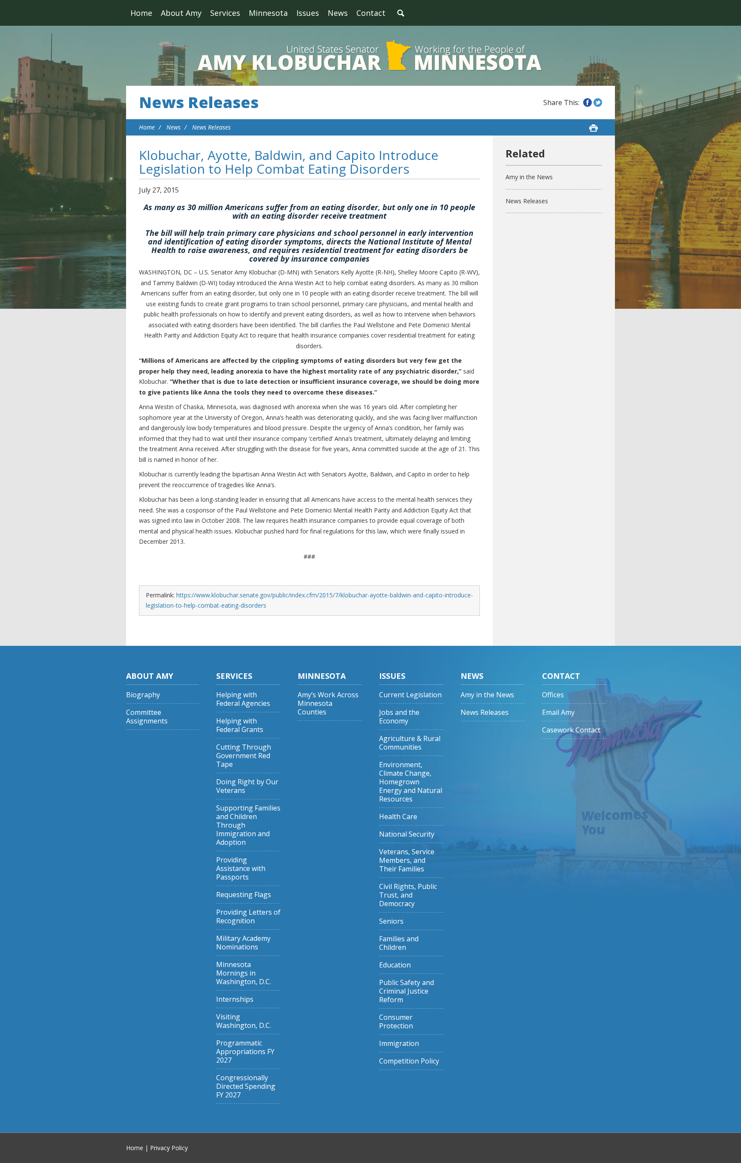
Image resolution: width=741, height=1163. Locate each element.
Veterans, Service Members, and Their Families (406, 860)
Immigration (399, 1043)
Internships (234, 999)
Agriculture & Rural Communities (409, 743)
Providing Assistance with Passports (240, 869)
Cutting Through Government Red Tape (243, 756)
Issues (307, 13)
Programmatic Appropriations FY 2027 (245, 1052)
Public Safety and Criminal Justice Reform (406, 991)
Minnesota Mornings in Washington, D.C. (243, 973)
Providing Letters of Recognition (248, 916)
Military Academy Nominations (243, 943)
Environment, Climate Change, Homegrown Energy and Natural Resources (410, 782)
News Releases (199, 102)
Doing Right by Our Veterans (247, 786)
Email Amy (558, 712)
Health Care (398, 816)
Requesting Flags (243, 894)
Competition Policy (409, 1061)
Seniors (391, 921)
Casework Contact (571, 730)
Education (395, 965)
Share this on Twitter (597, 102)
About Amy (181, 13)
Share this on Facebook (587, 102)
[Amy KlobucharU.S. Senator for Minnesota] (370, 55)
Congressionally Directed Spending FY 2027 (245, 1086)
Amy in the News (529, 177)
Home (141, 13)
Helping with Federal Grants (239, 725)
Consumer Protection (396, 1021)
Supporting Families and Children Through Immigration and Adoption (248, 825)
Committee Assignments (147, 717)
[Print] (593, 127)
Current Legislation (410, 694)
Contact (371, 13)
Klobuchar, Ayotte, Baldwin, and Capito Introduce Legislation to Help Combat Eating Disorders (288, 162)
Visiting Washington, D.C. (243, 1021)
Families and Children (399, 943)
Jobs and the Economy (399, 717)
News (338, 13)
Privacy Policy (169, 1148)
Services (225, 13)
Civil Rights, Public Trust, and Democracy (408, 895)
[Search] (400, 13)
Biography (143, 694)
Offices (553, 694)
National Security (406, 834)
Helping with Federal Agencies (243, 699)
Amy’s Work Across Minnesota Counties (328, 703)
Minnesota (268, 13)
